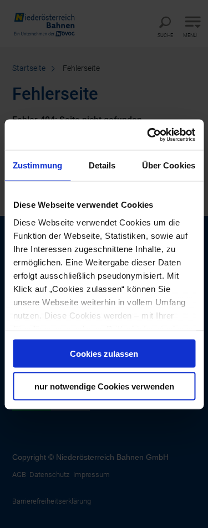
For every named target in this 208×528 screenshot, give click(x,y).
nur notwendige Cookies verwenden (104, 386)
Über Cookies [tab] (168, 165)
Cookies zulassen (104, 353)
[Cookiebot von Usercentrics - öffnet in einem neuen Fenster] (148, 134)
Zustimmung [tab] (37, 165)
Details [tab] (102, 165)
